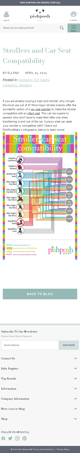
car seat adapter (41, 109)
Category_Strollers (17, 85)
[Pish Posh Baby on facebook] (3, 439)
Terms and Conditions (43, 449)
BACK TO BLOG (40, 294)
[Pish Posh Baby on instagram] (17, 439)
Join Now (69, 345)
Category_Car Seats (33, 80)
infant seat (33, 113)
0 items (73, 20)
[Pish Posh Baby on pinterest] (24, 439)
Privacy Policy (63, 449)
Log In (6, 20)
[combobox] (34, 27)
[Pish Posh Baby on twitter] (10, 439)
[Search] (64, 28)
